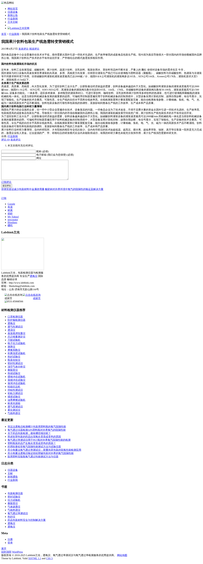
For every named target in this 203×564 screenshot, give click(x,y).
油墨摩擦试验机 (16, 400)
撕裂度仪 (13, 370)
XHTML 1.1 (34, 558)
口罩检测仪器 (15, 316)
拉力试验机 (14, 500)
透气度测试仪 (15, 406)
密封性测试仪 (15, 363)
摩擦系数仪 (14, 350)
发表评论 (23, 48)
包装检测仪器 (15, 493)
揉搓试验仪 (14, 396)
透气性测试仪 (15, 326)
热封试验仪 (14, 356)
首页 (3, 34)
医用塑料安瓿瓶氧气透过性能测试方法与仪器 (33, 456)
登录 (10, 542)
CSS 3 (49, 558)
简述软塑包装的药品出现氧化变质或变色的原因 (34, 436)
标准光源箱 (14, 403)
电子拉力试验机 (16, 343)
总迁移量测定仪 (16, 336)
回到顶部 (6, 552)
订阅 (3, 198)
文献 (10, 473)
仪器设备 (13, 12)
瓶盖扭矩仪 (14, 360)
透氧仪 (33, 276)
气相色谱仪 (14, 413)
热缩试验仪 (14, 373)
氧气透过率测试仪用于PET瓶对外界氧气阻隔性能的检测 (39, 440)
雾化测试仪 (14, 410)
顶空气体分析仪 (16, 366)
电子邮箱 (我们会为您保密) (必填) (55, 154)
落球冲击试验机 (16, 383)
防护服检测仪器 (16, 320)
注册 (10, 539)
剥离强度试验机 (16, 353)
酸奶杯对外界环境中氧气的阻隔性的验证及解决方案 (74, 189)
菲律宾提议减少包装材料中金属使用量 (22, 189)
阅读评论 (34, 48)
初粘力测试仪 (15, 393)
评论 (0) (5, 139)
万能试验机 (14, 340)
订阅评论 (6, 182)
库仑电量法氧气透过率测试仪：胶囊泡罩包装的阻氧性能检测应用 (44, 450)
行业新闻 (13, 18)
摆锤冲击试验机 (16, 376)
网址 (38, 158)
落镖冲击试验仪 (16, 380)
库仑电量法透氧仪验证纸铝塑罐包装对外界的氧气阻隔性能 (41, 453)
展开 (3, 548)
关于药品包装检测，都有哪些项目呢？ (29, 433)
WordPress (17, 552)
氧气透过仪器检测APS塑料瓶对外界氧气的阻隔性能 (37, 430)
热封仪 (11, 516)
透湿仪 (11, 330)
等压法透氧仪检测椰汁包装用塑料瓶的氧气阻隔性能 (37, 426)
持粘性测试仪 (15, 390)
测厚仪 (11, 346)
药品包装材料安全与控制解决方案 (27, 520)
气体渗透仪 (14, 506)
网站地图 (122, 555)
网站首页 (13, 8)
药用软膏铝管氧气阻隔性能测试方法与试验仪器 (34, 446)
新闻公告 (13, 15)
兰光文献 (13, 22)
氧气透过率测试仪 (18, 513)
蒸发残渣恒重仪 (16, 333)
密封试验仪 (14, 496)
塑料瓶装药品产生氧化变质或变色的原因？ (32, 443)
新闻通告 (13, 476)
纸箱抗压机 (14, 386)
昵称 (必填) (42, 151)
